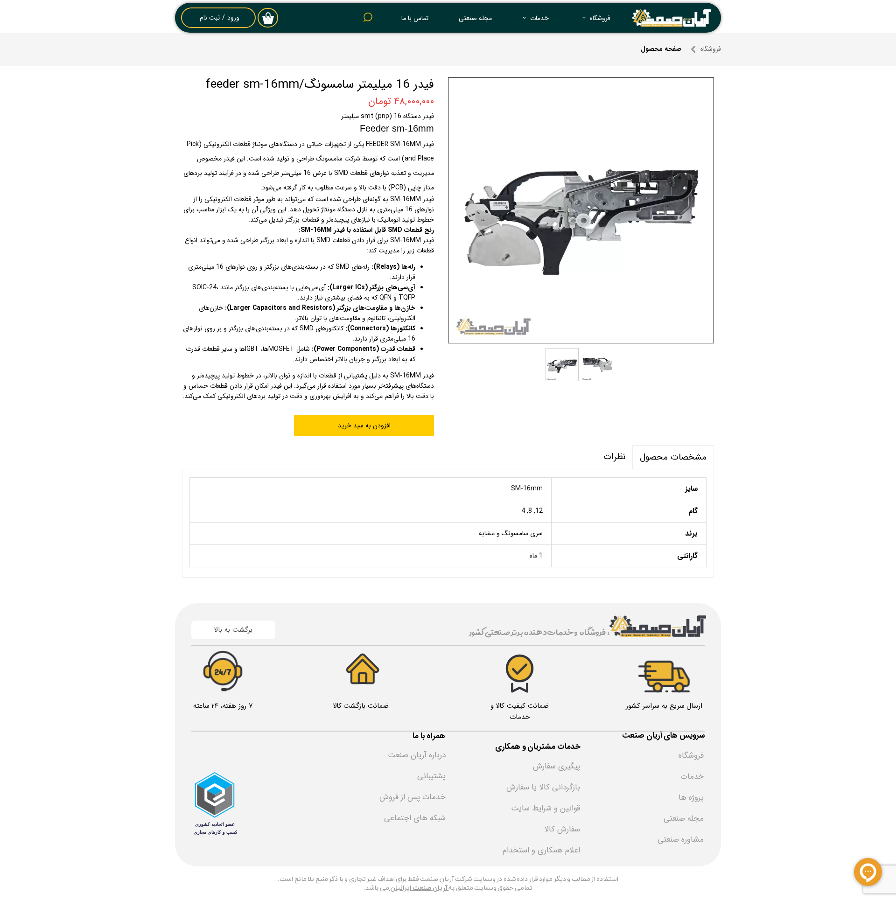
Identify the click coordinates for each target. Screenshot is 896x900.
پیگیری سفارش (556, 766)
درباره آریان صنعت (417, 755)
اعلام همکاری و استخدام (541, 850)
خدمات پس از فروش (412, 797)
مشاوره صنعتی (681, 839)
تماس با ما (414, 18)
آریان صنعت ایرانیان (419, 888)
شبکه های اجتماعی (415, 818)
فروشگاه (600, 18)
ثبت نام (210, 18)
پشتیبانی (431, 776)
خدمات (539, 18)
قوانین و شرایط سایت (545, 808)
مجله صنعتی (475, 18)
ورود (233, 18)
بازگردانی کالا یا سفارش (543, 787)
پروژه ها (691, 797)
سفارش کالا (562, 829)
